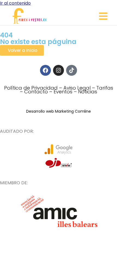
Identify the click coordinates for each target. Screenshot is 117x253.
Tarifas (104, 87)
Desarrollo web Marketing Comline (58, 111)
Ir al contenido (15, 3)
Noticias (87, 91)
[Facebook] (45, 70)
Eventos (63, 91)
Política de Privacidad (31, 87)
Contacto (36, 91)
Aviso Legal (77, 87)
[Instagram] (58, 70)
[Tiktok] (71, 70)
